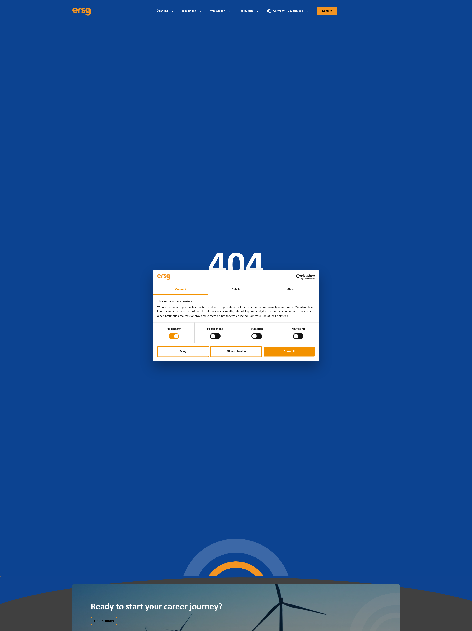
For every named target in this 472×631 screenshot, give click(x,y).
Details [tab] (236, 289)
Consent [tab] (180, 289)
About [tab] (291, 289)
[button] (166, 11)
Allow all (289, 351)
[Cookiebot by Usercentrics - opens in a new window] (299, 277)
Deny (183, 351)
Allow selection (236, 351)
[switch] (215, 336)
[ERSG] (81, 11)
